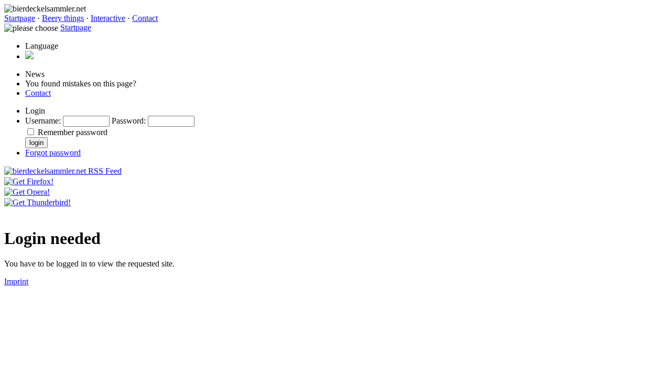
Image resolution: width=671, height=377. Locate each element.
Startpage (19, 18)
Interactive (108, 18)
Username (42, 120)
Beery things (63, 18)
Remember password (72, 132)
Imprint (16, 281)
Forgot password (53, 152)
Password (128, 120)
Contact (145, 18)
